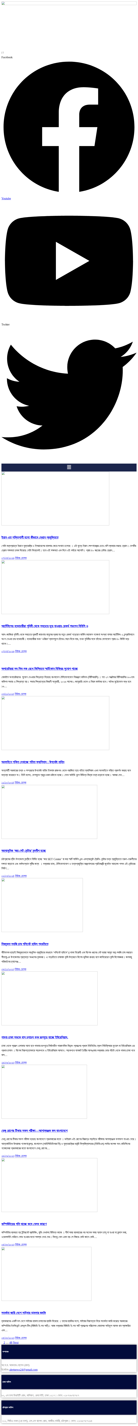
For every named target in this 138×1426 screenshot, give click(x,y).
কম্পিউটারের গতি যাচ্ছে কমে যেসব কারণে (24, 1224)
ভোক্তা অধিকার (36, 660)
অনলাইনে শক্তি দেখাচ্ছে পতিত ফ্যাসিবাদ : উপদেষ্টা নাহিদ (32, 762)
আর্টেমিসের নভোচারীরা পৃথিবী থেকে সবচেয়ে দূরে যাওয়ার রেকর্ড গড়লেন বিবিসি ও (44, 626)
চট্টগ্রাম (4, 842)
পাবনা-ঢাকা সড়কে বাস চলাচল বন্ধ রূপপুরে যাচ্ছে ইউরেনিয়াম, (34, 1037)
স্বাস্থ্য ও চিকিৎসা (38, 1122)
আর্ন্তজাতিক (7, 529)
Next (16, 1342)
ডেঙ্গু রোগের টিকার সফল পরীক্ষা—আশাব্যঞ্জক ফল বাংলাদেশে (34, 1131)
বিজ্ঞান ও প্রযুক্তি (21, 529)
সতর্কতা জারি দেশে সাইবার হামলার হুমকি (23, 1313)
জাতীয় (4, 1029)
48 (10, 1342)
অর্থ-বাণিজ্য (23, 660)
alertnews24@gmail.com (23, 1369)
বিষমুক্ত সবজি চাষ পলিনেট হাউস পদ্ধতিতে (24, 944)
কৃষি (3, 935)
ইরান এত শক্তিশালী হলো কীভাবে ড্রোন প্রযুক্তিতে (29, 537)
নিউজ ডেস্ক (21, 557)
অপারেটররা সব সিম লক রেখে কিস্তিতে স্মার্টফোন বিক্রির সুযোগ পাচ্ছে (39, 669)
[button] (69, 467)
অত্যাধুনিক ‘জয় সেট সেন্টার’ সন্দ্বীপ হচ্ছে (23, 851)
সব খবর (21, 753)
